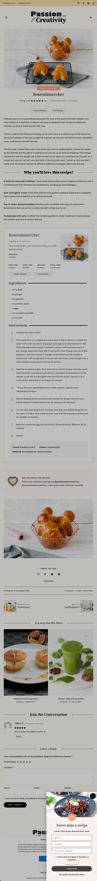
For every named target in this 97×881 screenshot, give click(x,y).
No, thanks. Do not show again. (71, 874)
